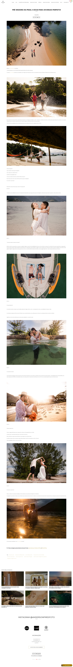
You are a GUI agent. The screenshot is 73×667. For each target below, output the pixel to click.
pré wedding (12, 72)
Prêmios (39, 2)
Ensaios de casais (33, 2)
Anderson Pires (38, 548)
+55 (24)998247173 (36, 640)
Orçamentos (66, 2)
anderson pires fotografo (28, 556)
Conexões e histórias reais (24, 2)
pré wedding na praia (29, 554)
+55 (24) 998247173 (36, 639)
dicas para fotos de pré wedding (39, 554)
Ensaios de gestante (55, 2)
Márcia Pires (44, 548)
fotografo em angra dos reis (11, 558)
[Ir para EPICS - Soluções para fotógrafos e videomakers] (36, 659)
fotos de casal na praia (11, 556)
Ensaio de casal (11, 554)
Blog (61, 2)
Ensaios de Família (46, 2)
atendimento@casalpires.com (36, 641)
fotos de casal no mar (19, 556)
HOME (13, 2)
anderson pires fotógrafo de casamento (40, 556)
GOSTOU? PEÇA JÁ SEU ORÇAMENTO (36, 647)
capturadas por (31, 548)
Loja (16, 2)
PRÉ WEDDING (12, 68)
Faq (71, 2)
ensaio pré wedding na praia (19, 554)
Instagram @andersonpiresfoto (36, 617)
